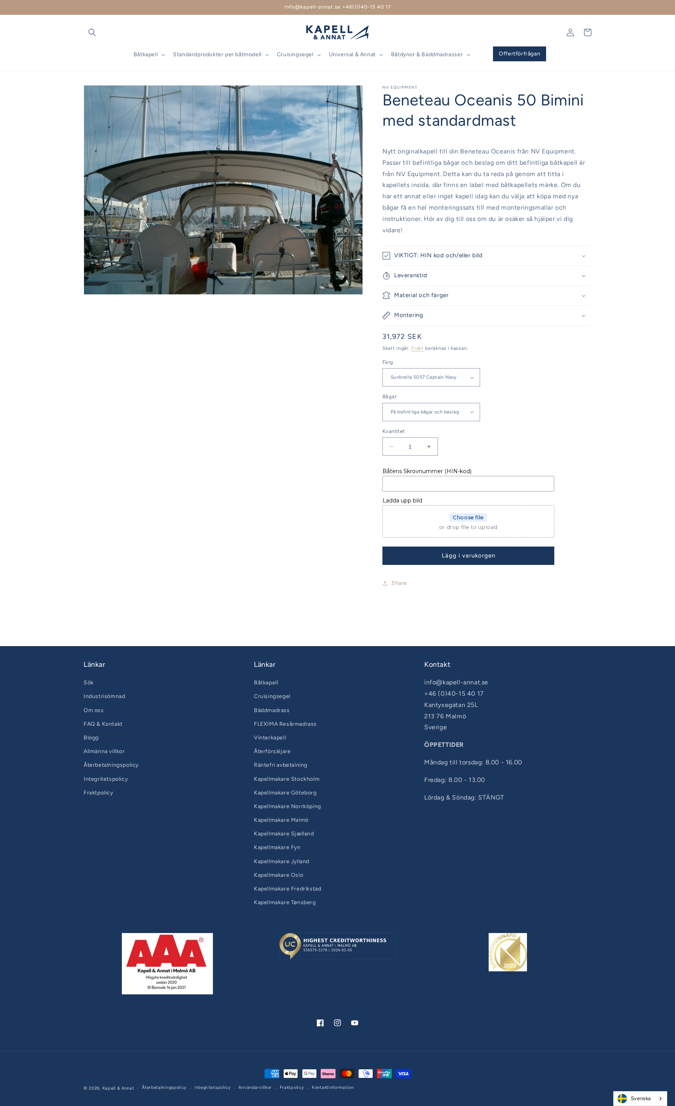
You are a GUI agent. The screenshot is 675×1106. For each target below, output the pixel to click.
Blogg (91, 737)
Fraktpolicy (98, 792)
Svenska (641, 1098)
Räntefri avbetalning (280, 765)
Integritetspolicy (106, 779)
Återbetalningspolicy (111, 765)
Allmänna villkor (104, 751)
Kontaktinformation (333, 1087)
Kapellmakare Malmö (281, 820)
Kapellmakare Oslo (278, 875)
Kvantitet (393, 431)
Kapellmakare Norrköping (287, 806)
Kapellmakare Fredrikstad (287, 888)
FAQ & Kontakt (103, 724)
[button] (92, 32)
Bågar (389, 396)
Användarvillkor (255, 1087)
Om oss (94, 710)
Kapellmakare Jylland (281, 861)
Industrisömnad (104, 696)
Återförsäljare (272, 751)
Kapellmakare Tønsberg (285, 902)
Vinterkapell (270, 737)
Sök (89, 682)
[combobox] (640, 1098)
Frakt (417, 348)
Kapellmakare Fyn (277, 847)
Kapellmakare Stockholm (287, 779)
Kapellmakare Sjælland (284, 833)
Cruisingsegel (272, 696)
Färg (387, 362)
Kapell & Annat (118, 1088)
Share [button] (399, 583)
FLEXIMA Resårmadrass (285, 724)
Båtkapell (266, 682)
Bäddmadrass (272, 710)
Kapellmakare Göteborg (285, 792)
